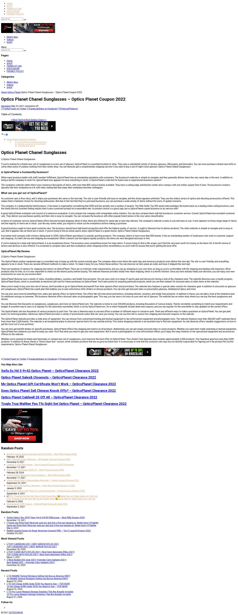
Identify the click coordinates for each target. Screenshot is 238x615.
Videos (10, 39)
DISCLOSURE (13, 11)
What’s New (12, 37)
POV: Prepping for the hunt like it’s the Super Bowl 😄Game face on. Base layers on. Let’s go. (51, 498)
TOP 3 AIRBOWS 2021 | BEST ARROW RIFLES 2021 (32, 546)
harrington (6, 106)
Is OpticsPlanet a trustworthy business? (32, 142)
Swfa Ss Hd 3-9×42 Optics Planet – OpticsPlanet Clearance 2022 (50, 371)
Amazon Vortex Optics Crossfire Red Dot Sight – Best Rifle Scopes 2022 (42, 454)
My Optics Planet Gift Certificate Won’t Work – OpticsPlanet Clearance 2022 (58, 384)
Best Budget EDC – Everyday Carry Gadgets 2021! (31, 562)
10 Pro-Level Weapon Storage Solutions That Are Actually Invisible (39, 594)
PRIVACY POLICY (15, 14)
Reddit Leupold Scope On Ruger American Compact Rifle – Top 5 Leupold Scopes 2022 (49, 530)
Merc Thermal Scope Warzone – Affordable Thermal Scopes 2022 (38, 459)
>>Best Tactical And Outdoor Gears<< (29, 119)
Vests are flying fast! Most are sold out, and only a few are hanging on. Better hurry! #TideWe (51, 525)
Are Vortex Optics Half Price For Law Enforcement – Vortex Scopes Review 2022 (46, 491)
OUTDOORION (16, 612)
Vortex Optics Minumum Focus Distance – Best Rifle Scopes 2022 (39, 475)
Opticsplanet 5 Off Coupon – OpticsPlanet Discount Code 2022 (37, 504)
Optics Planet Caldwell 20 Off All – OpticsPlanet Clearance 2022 (49, 397)
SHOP (10, 6)
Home (9, 3)
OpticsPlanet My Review (26, 146)
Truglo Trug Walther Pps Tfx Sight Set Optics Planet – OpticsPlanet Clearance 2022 (64, 404)
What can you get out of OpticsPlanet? (32, 144)
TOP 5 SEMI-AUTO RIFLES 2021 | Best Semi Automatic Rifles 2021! (39, 554)
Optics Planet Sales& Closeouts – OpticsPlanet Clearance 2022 (48, 377)
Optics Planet (14, 92)
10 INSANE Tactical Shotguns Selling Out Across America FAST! (37, 578)
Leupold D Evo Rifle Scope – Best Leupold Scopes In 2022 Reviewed (40, 464)
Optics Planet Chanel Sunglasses (21, 139)
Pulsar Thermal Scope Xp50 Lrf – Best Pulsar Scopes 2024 (35, 470)
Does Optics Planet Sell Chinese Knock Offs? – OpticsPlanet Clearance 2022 (58, 391)
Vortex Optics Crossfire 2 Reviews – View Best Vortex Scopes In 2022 (41, 485)
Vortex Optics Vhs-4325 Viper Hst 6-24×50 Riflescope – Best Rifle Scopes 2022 (46, 517)
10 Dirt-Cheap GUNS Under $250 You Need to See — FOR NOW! (37, 586)
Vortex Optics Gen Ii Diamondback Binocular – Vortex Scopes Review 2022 (43, 480)
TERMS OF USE (14, 8)
